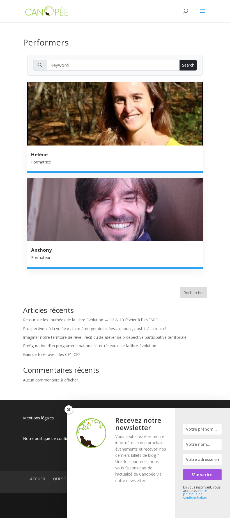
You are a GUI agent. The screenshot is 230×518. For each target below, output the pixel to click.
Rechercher (193, 292)
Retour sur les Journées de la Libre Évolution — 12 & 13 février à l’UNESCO (90, 319)
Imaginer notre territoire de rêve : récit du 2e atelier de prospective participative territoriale (105, 337)
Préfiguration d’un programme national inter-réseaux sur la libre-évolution (89, 345)
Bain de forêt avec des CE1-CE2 (52, 354)
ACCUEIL (38, 478)
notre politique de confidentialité (195, 494)
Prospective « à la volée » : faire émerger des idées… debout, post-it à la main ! (94, 328)
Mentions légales (38, 418)
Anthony (41, 250)
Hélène (39, 154)
